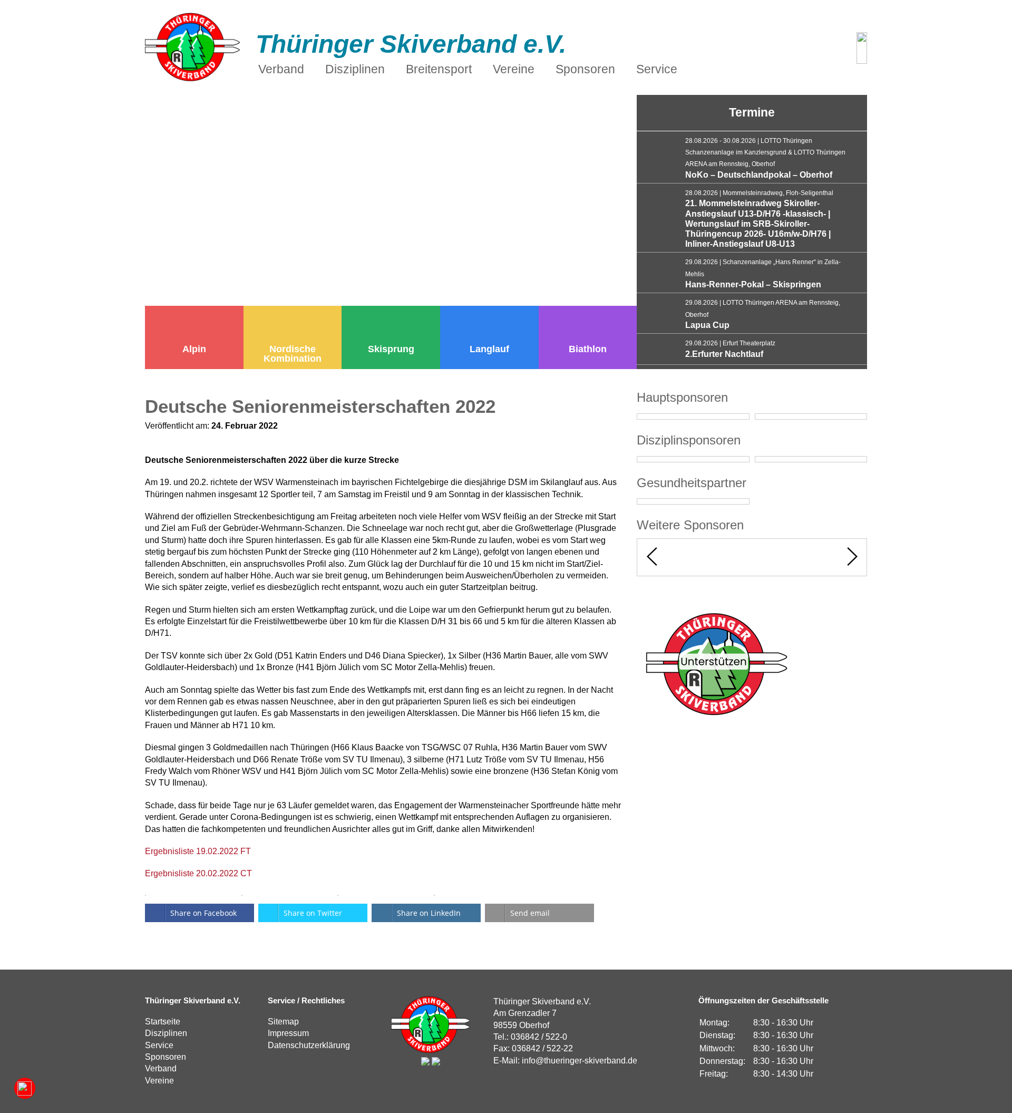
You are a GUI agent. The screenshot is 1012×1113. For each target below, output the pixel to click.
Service (159, 1045)
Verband (161, 1068)
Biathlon (588, 349)
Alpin (194, 349)
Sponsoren (165, 1056)
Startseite (162, 1021)
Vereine (159, 1080)
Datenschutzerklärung (309, 1045)
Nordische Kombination (293, 354)
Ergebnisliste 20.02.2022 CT (198, 873)
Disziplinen (166, 1033)
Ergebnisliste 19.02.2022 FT (198, 851)
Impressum (288, 1033)
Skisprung (391, 349)
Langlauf (489, 349)
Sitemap (283, 1021)
